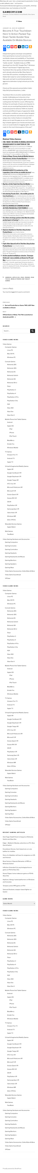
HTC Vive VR (11, 484)
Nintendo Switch (12, 375)
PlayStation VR (12, 505)
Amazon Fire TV (12, 455)
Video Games (7, 344)
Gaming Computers (11, 542)
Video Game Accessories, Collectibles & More (20, 571)
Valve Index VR (12, 512)
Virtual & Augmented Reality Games (16, 466)
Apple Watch (11, 527)
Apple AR (10, 469)
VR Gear (7, 578)
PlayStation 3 (11, 390)
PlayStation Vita (12, 401)
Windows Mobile (12, 447)
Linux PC (10, 350)
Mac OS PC (10, 354)
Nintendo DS (11, 372)
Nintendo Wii (11, 379)
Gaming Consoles (11, 546)
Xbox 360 (10, 408)
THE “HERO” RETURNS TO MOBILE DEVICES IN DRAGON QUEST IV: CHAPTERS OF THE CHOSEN (19, 144)
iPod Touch (13, 436)
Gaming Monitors (10, 560)
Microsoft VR (11, 491)
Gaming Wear (9, 567)
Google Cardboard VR (14, 473)
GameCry (21, 28)
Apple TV (10, 462)
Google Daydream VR (14, 476)
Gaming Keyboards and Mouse (15, 557)
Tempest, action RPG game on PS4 (14, 886)
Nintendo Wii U (12, 383)
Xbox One (10, 411)
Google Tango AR (12, 480)
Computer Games (11, 347)
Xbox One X (11, 415)
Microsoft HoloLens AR (14, 487)
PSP (8, 404)
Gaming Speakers (11, 564)
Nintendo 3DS (11, 368)
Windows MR (11, 516)
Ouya (9, 386)
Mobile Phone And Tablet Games (15, 419)
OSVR (9, 502)
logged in (14, 292)
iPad (22, 277)
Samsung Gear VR (13, 509)
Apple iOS (16, 277)
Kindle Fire (10, 444)
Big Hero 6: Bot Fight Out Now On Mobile (16, 184)
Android (8, 277)
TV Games (8, 452)
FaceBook (10, 534)
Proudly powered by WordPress (12, 1168)
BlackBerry (10, 440)
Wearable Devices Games (13, 524)
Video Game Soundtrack (13, 575)
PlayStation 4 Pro (13, 397)
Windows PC (11, 357)
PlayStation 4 (11, 393)
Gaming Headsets (11, 553)
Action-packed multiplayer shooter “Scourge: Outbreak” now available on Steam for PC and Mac (18, 258)
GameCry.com (12, 12)
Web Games (9, 531)
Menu (20, 21)
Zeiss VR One (11, 520)
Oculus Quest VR (12, 494)
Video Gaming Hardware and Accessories (16, 539)
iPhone (27, 277)
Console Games (10, 361)
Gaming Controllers (11, 549)
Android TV (11, 458)
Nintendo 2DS (11, 364)
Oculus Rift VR (12, 498)
